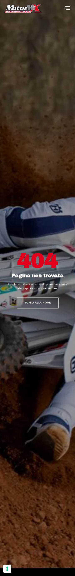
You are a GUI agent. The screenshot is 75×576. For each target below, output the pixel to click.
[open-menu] (67, 8)
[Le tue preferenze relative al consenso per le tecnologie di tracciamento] (7, 569)
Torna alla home (37, 303)
